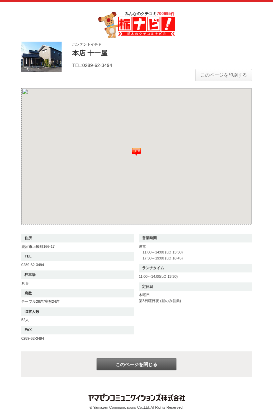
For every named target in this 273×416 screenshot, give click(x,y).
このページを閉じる (136, 364)
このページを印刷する (223, 75)
